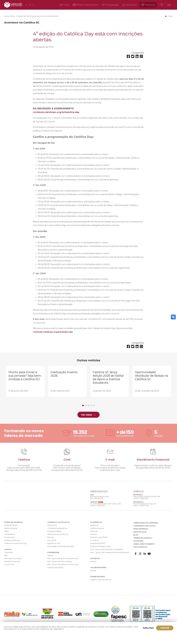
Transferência (9, 534)
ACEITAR (164, 628)
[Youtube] (149, 553)
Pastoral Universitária (55, 567)
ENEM (6, 531)
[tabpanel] (25, 381)
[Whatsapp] (141, 56)
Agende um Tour (53, 543)
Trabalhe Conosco (142, 538)
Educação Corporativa (13, 558)
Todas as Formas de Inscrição (15, 543)
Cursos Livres (9, 564)
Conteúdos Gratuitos (144, 526)
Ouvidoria (138, 541)
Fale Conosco (140, 547)
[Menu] (169, 4)
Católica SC (13, 5)
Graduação (8, 552)
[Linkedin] (137, 56)
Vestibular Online (10, 525)
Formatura (94, 540)
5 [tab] (94, 405)
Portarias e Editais (54, 531)
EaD (5, 555)
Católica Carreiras (97, 528)
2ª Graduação (9, 537)
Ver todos (86, 414)
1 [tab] (83, 405)
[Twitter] (132, 56)
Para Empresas (140, 529)
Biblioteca (94, 525)
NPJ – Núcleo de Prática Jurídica (59, 561)
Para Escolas (140, 532)
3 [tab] (88, 405)
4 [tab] (91, 405)
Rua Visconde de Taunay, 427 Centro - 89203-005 (144, 504)
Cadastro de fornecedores (100, 580)
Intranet (93, 561)
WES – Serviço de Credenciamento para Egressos (109, 552)
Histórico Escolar (10, 528)
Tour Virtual (51, 540)
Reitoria (50, 537)
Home (6, 16)
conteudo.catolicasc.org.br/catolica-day (56, 112)
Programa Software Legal (100, 546)
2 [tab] (86, 405)
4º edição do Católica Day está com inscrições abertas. (37, 16)
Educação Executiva (12, 561)
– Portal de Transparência (57, 528)
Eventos (93, 534)
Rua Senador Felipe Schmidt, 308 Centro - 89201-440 (146, 497)
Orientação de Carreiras (145, 523)
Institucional (52, 525)
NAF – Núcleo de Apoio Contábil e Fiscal (62, 558)
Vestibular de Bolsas (12, 540)
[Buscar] (161, 5)
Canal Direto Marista (144, 544)
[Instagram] (140, 553)
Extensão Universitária (98, 537)
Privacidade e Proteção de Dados (60, 546)
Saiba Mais (148, 628)
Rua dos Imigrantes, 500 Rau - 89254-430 (99, 497)
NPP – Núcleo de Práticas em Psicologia (62, 564)
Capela (50, 555)
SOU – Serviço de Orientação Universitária (106, 549)
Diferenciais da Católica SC (57, 534)
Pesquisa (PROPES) (97, 543)
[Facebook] (128, 56)
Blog (12, 16)
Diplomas (94, 531)
